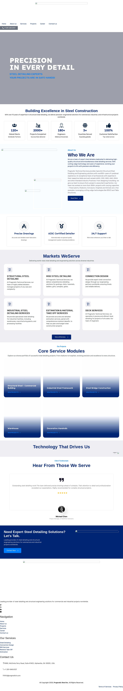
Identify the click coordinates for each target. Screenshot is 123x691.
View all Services (60, 337)
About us (13, 24)
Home (4, 24)
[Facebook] (61, 605)
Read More (74, 198)
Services (23, 24)
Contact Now (11, 550)
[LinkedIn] (61, 609)
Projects (33, 24)
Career (42, 24)
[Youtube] (61, 612)
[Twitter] (61, 607)
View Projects (13, 392)
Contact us (53, 24)
